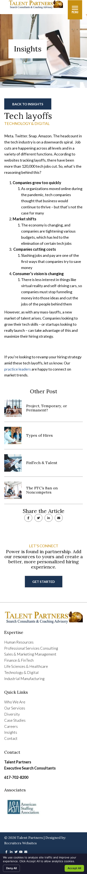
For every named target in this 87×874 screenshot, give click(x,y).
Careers (11, 726)
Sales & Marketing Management (30, 654)
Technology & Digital (27, 123)
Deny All (11, 868)
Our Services (14, 708)
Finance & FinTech (19, 660)
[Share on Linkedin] (49, 518)
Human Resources (19, 642)
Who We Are (14, 702)
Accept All (74, 868)
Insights (10, 732)
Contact (11, 738)
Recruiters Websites (20, 843)
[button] (27, 104)
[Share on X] (38, 518)
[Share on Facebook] (28, 518)
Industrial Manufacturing (24, 678)
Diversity (12, 714)
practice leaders (17, 369)
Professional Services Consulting (31, 648)
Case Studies (15, 720)
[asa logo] (43, 807)
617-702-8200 (16, 777)
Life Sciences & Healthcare (26, 666)
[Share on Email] (59, 518)
